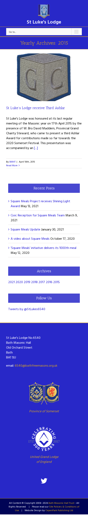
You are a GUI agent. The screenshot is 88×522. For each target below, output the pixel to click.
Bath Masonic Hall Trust (61, 503)
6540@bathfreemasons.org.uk (36, 365)
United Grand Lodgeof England (44, 459)
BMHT (12, 161)
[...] (36, 147)
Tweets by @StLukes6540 (26, 308)
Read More (12, 165)
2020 (19, 281)
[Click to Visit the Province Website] (44, 393)
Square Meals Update (25, 229)
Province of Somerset (44, 411)
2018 (34, 281)
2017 (41, 281)
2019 (27, 281)
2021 (11, 281)
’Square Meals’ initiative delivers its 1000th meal (43, 247)
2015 (56, 281)
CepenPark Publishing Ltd (59, 510)
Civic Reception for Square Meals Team (38, 215)
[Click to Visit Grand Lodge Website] (44, 439)
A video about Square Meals (30, 238)
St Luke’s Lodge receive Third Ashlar (35, 108)
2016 (49, 281)
